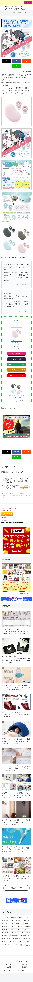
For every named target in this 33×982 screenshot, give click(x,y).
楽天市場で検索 (16, 354)
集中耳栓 (16, 320)
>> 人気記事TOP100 (15, 888)
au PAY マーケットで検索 (16, 370)
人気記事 (8, 967)
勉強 (4, 408)
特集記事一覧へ (25, 594)
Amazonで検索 (16, 359)
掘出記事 (24, 967)
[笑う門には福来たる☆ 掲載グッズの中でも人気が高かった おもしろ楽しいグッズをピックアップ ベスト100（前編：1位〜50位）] (16, 577)
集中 (15, 408)
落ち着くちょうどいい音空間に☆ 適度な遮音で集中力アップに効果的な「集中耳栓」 (17, 23)
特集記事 (24, 964)
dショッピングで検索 (16, 375)
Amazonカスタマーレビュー (21, 311)
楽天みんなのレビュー (23, 284)
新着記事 (8, 964)
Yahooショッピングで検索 (16, 364)
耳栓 (10, 408)
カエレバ (27, 401)
